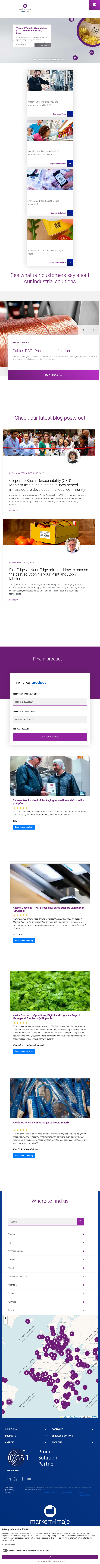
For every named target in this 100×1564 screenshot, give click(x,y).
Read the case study (23, 827)
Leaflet (64, 1417)
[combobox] (50, 702)
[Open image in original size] (25, 7)
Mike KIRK (16, 562)
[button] (12, 40)
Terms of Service (66, 1494)
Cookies (81, 1492)
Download (52, 374)
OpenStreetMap (75, 1417)
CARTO (94, 1417)
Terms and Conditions (49, 1494)
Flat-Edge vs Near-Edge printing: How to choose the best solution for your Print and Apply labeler (48, 574)
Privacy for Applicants (67, 1492)
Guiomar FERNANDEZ (22, 473)
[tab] (26, 1430)
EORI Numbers (30, 1494)
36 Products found (50, 737)
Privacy (28, 1492)
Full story (13, 510)
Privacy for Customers (49, 1492)
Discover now (43, 45)
